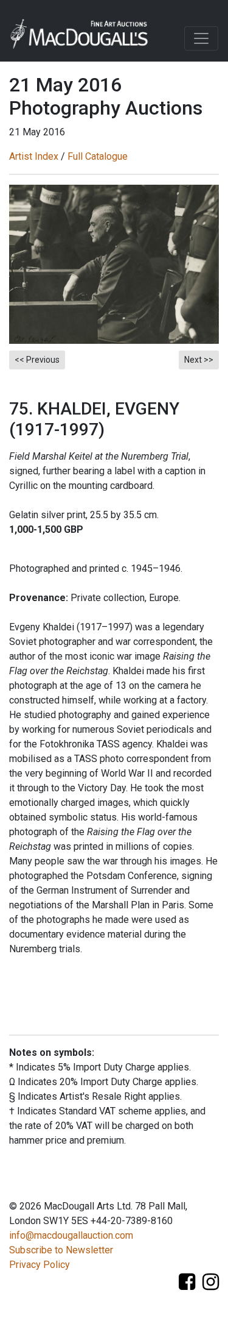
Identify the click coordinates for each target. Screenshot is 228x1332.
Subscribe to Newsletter (61, 1250)
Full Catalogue (97, 156)
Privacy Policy (39, 1264)
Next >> (198, 360)
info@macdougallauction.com (71, 1235)
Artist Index (33, 156)
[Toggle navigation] (201, 38)
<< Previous (37, 360)
